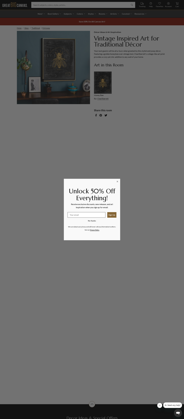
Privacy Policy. (94, 230)
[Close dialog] (117, 181)
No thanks (92, 221)
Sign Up (112, 215)
